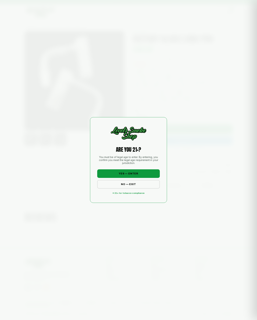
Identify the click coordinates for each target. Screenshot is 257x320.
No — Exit (128, 184)
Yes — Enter (128, 173)
